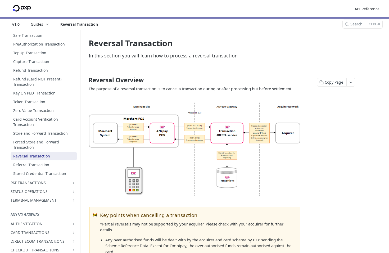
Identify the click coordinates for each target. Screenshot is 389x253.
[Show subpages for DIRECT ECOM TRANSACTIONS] (73, 241)
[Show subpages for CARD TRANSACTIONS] (73, 233)
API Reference (367, 8)
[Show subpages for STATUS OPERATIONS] (73, 191)
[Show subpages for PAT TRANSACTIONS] (73, 183)
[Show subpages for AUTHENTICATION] (73, 224)
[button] (194, 149)
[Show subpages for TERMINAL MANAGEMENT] (73, 200)
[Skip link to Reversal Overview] (85, 80)
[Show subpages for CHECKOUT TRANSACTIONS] (73, 250)
